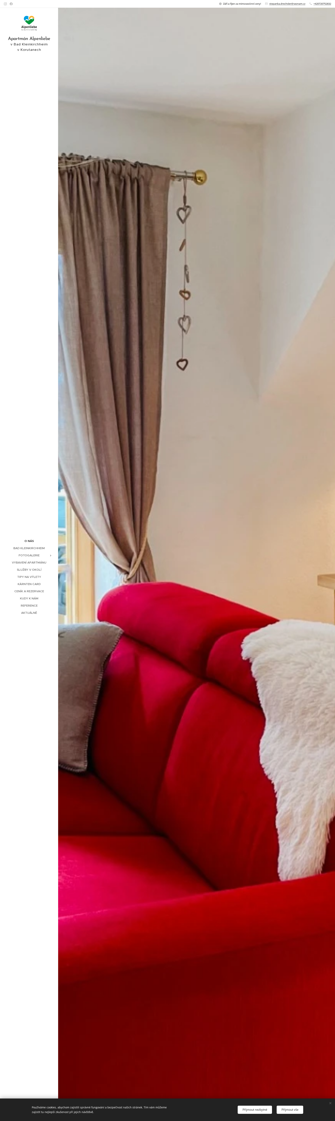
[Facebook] (11, 4)
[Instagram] (5, 4)
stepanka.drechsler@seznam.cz (287, 3)
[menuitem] (29, 541)
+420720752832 (322, 3)
